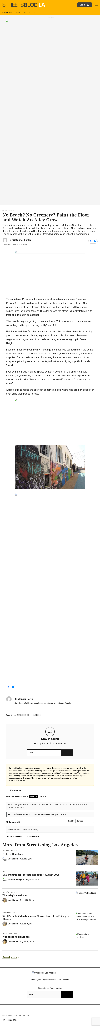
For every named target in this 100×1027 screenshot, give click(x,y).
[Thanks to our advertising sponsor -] (50, 111)
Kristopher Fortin (21, 240)
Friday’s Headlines (13, 854)
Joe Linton (13, 859)
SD (35, 13)
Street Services (8, 913)
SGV (3, 871)
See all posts (9, 957)
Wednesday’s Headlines (16, 936)
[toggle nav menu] (96, 5)
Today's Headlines (9, 851)
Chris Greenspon (16, 879)
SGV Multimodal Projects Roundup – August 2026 (30, 874)
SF (30, 13)
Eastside (37, 715)
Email (31, 753)
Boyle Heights (8, 211)
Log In (82, 5)
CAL (24, 13)
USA (18, 13)
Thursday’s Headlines (14, 895)
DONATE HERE (8, 13)
